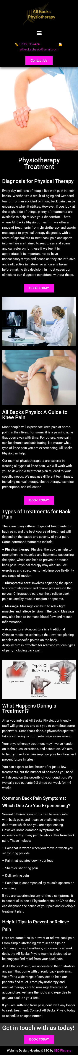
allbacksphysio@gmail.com (39, 49)
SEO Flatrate (62, 1050)
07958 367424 (29, 44)
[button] (39, 33)
